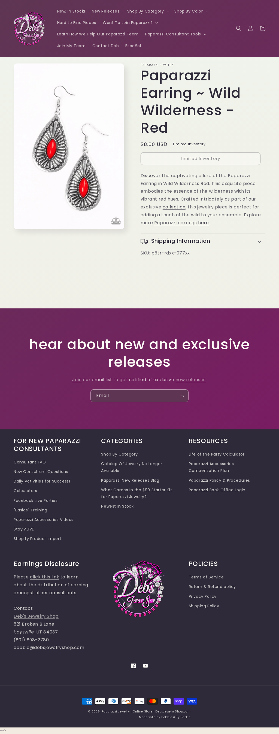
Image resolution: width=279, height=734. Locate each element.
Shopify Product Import (37, 538)
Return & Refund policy (212, 586)
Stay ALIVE (24, 529)
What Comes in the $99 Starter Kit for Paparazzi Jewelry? (136, 493)
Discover (151, 175)
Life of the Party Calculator (217, 454)
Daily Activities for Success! (42, 481)
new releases (190, 380)
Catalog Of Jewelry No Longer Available (131, 467)
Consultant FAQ (30, 462)
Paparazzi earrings (175, 223)
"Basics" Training (30, 510)
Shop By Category (119, 454)
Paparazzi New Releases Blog (130, 480)
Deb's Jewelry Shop (36, 616)
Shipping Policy (204, 606)
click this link (44, 577)
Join (76, 380)
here (203, 223)
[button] (147, 11)
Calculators (25, 490)
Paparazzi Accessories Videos (44, 519)
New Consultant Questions (41, 471)
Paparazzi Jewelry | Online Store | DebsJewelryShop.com (146, 711)
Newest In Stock (117, 506)
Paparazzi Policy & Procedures (219, 480)
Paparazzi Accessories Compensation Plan (211, 467)
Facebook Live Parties (36, 500)
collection (174, 207)
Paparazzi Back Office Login (217, 490)
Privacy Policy (203, 596)
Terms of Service (206, 577)
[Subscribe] (182, 395)
